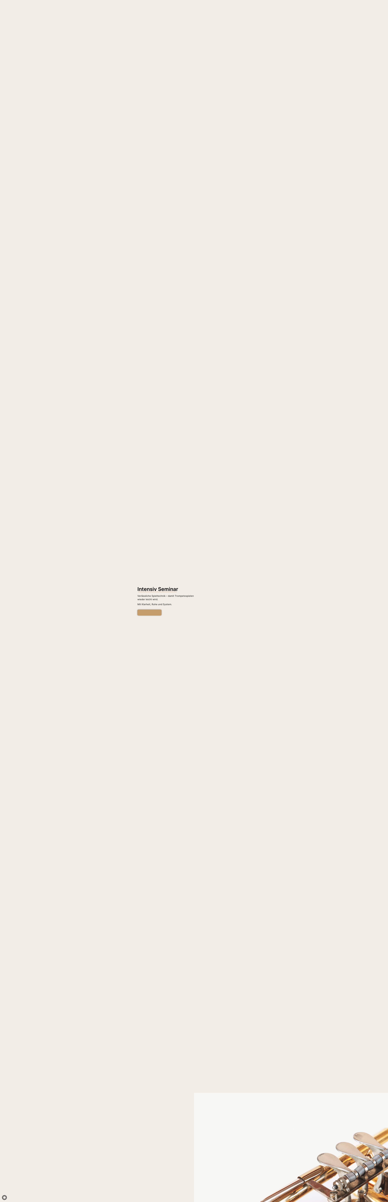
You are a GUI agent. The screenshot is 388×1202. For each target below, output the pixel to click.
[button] (4, 1197)
